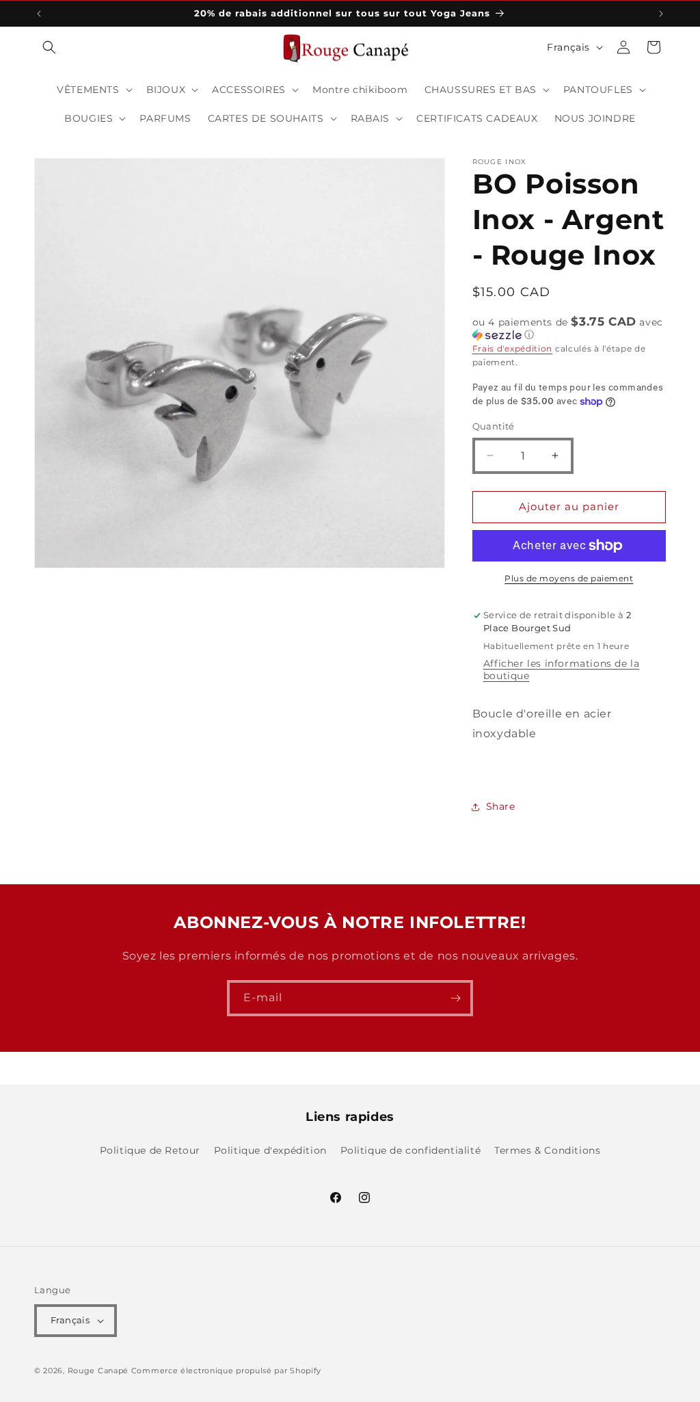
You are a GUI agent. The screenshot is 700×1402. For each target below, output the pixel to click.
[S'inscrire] (455, 998)
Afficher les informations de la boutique (561, 669)
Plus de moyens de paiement (568, 578)
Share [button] (500, 806)
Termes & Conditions (547, 1150)
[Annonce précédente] (39, 14)
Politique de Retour (150, 1150)
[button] (49, 47)
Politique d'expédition (270, 1150)
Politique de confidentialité (410, 1150)
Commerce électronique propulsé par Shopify (226, 1370)
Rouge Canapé (99, 1370)
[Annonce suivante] (661, 14)
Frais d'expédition (512, 348)
